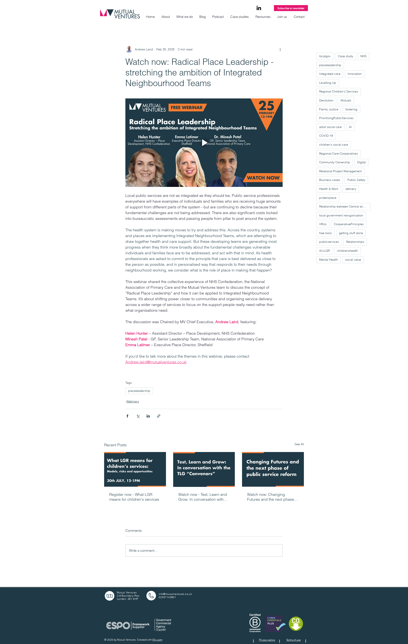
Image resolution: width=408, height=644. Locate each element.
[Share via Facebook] (127, 416)
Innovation (355, 74)
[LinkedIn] (259, 8)
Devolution (326, 100)
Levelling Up (327, 83)
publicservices (329, 242)
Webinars (132, 401)
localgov (325, 56)
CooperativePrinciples (349, 224)
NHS (363, 56)
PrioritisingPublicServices (336, 118)
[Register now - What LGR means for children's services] (135, 469)
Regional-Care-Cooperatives (338, 153)
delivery (351, 189)
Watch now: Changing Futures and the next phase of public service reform (272, 497)
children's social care (333, 144)
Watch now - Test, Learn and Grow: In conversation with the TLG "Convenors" (202, 497)
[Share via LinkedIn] (148, 416)
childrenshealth (347, 251)
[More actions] (280, 49)
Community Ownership (334, 162)
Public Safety (356, 180)
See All (299, 444)
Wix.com (157, 639)
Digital (361, 162)
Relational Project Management (340, 171)
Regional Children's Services (338, 91)
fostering (351, 109)
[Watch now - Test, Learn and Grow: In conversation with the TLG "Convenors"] (204, 469)
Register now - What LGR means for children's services (134, 497)
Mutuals (346, 100)
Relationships (355, 242)
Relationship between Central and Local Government (344, 206)
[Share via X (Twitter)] (138, 416)
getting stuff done (351, 233)
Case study (345, 56)
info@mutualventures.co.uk (175, 594)
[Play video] (204, 142)
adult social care (330, 127)
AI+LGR (324, 251)
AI (350, 127)
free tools (325, 233)
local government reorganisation (341, 215)
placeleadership (139, 391)
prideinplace (327, 198)
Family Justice (328, 109)
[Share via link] (159, 416)
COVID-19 (326, 136)
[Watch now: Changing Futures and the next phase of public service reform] (273, 469)
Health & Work (328, 189)
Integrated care (329, 74)
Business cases (329, 180)
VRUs (323, 224)
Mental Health (328, 260)
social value (353, 260)
